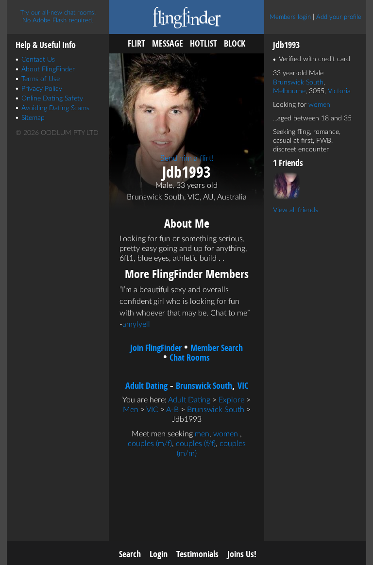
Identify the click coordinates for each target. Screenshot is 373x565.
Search (130, 554)
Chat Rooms (190, 357)
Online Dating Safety (52, 98)
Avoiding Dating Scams (55, 108)
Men (130, 410)
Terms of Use (40, 79)
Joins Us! (241, 554)
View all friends (295, 210)
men (202, 434)
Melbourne (289, 91)
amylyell (136, 324)
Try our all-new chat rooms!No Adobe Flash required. (58, 17)
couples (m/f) (150, 444)
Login (159, 554)
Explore (231, 400)
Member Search (216, 348)
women (225, 434)
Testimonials (197, 554)
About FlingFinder (48, 69)
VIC (242, 386)
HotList (203, 43)
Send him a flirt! (186, 158)
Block (234, 43)
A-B (172, 410)
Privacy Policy (41, 88)
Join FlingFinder (156, 348)
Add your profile (338, 17)
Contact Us (38, 59)
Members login (290, 17)
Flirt (136, 43)
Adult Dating (146, 386)
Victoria (339, 91)
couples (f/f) (196, 444)
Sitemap (33, 118)
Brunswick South (204, 386)
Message (167, 43)
